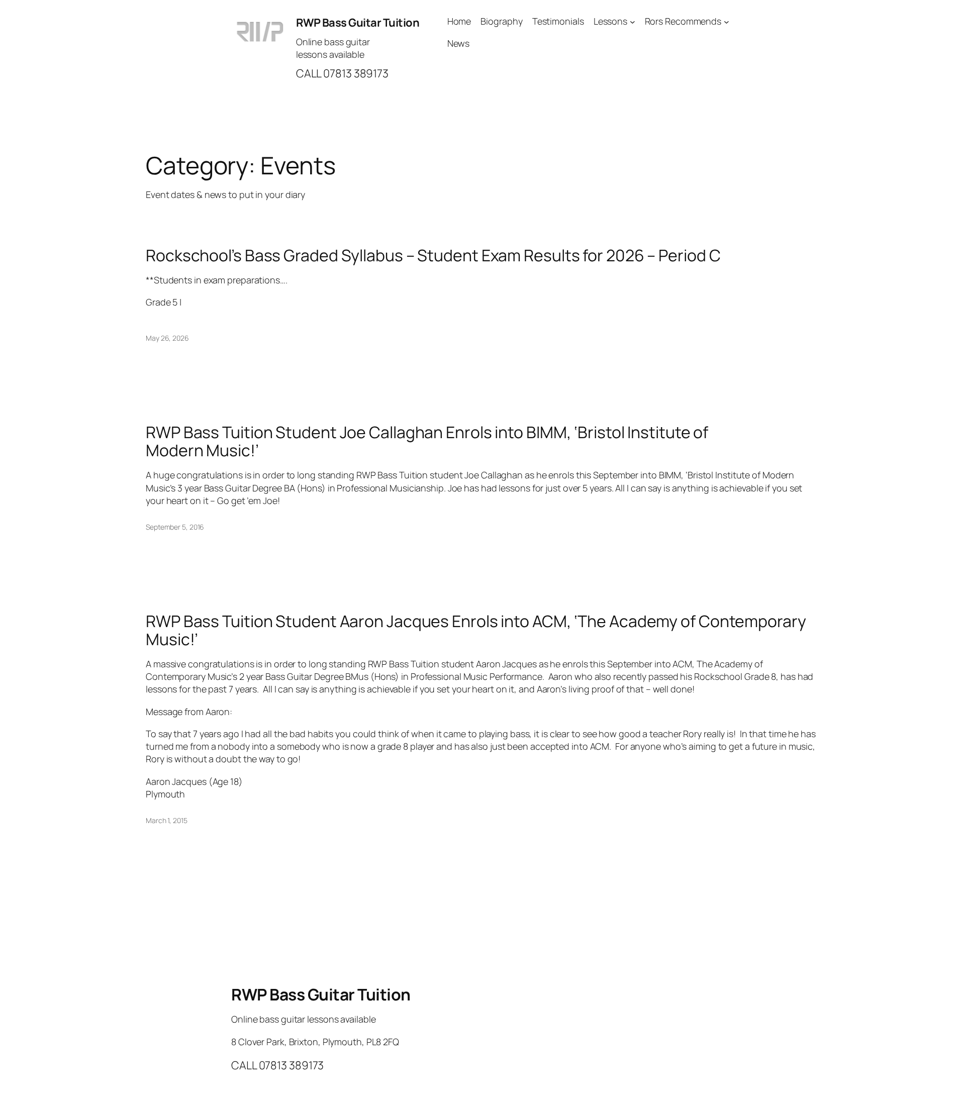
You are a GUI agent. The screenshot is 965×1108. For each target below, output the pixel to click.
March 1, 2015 (166, 820)
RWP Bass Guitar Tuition (358, 22)
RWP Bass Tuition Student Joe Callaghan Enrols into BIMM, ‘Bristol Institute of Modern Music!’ (427, 441)
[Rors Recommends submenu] (726, 21)
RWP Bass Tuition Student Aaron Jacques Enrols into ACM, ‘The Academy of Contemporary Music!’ (476, 630)
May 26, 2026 (167, 338)
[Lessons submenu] (632, 21)
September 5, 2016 (175, 527)
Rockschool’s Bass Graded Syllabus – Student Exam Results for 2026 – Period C (433, 255)
